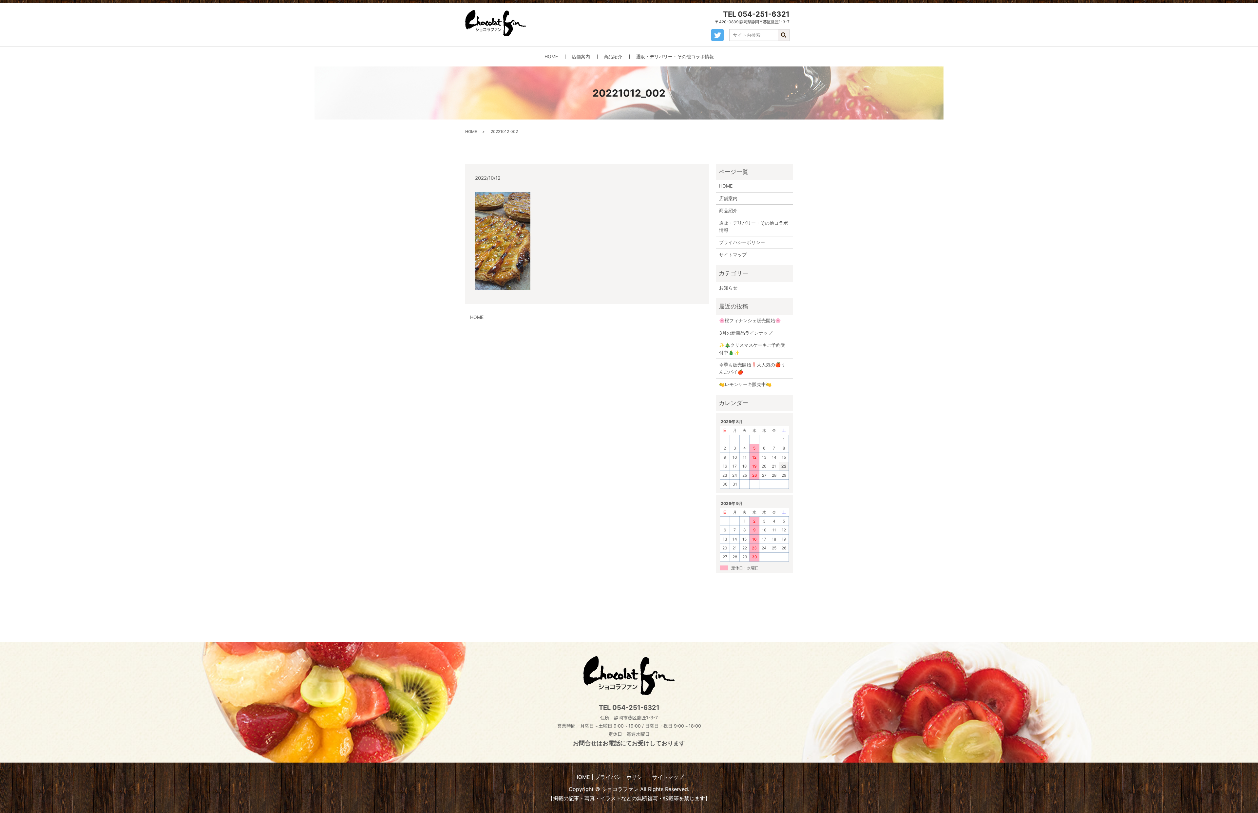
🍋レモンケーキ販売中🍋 (745, 384)
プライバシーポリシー (742, 242)
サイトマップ (733, 254)
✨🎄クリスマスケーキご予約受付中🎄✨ (752, 348)
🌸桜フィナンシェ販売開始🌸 (750, 320)
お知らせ (728, 287)
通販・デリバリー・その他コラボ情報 (675, 56)
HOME (551, 56)
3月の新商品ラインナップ (745, 333)
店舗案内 (581, 56)
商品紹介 (613, 56)
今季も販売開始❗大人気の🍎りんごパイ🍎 (752, 368)
